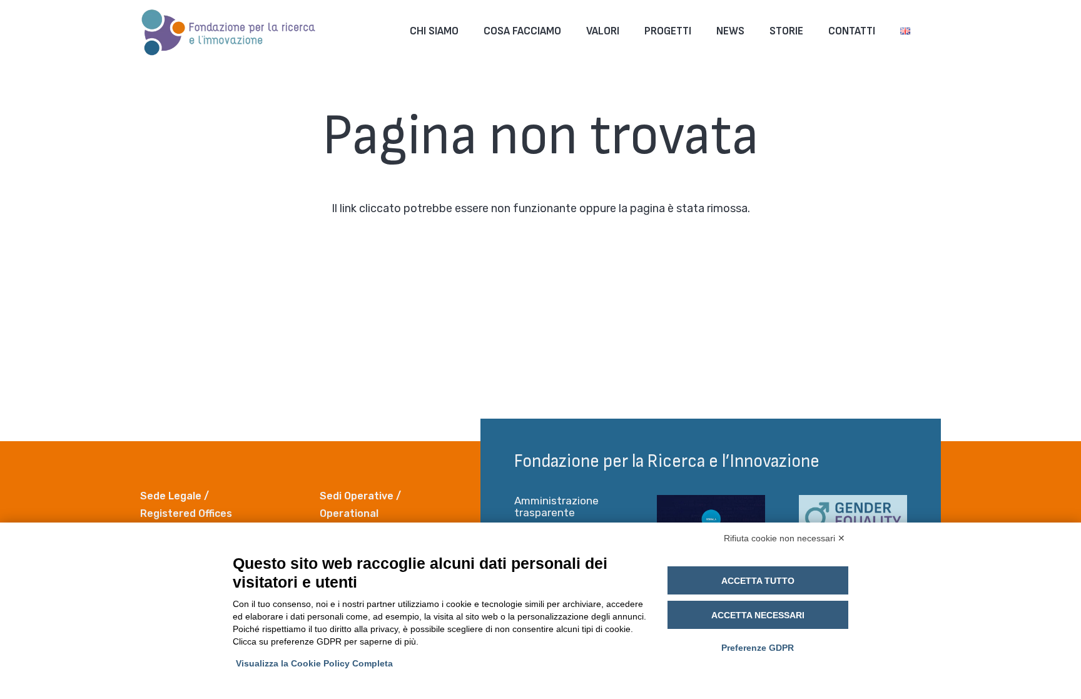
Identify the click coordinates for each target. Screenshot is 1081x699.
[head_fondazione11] (229, 31)
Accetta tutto (757, 581)
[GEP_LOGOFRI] (853, 520)
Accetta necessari (757, 615)
